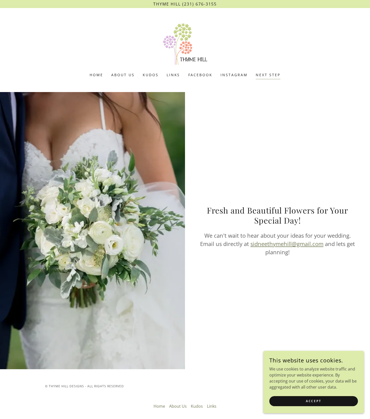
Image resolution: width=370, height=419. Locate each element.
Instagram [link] (234, 74)
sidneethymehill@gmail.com (286, 243)
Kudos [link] (151, 74)
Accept (313, 401)
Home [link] (96, 74)
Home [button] (159, 406)
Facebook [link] (200, 74)
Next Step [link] (268, 74)
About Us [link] (123, 74)
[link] (185, 43)
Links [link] (173, 74)
